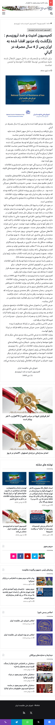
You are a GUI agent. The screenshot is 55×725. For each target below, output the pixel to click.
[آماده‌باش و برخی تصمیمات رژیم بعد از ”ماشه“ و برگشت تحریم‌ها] (41, 516)
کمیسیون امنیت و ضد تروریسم (25, 23)
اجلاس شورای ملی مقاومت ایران (22, 621)
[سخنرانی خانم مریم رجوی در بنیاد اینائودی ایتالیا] (45, 677)
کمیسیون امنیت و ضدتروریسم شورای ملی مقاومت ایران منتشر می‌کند (14, 529)
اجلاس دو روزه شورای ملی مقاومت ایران (19, 635)
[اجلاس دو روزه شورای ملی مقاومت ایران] (45, 639)
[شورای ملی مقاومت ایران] (27, 8)
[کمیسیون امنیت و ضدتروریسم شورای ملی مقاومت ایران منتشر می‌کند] (14, 516)
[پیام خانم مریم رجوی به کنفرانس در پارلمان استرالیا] (45, 581)
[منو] (3, 13)
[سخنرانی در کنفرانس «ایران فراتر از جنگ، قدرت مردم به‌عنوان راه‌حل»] (45, 666)
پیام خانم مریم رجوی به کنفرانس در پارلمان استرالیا (30, 3)
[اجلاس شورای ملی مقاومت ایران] (45, 625)
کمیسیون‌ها (41, 23)
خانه (48, 23)
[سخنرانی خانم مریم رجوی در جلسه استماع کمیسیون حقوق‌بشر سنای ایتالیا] (45, 688)
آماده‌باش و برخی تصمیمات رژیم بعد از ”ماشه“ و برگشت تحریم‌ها (42, 529)
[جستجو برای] (51, 13)
